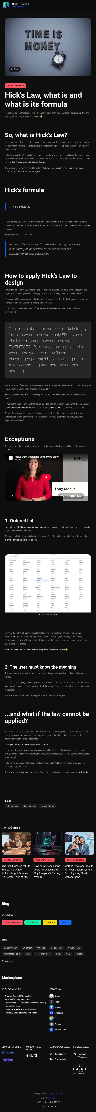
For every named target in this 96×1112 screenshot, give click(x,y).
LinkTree (51, 1098)
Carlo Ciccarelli (56, 1093)
